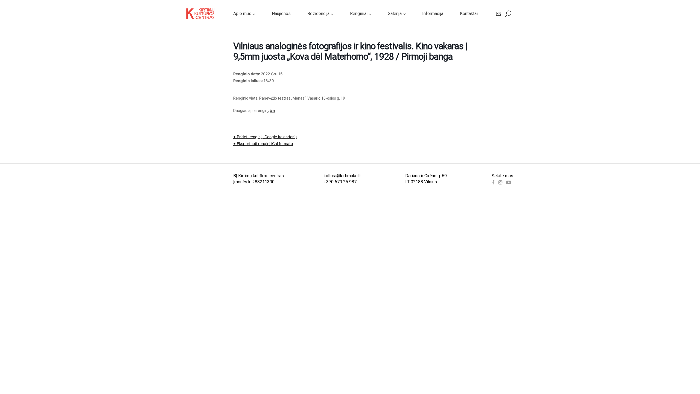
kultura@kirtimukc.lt (342, 175)
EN (498, 13)
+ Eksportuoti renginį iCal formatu (263, 143)
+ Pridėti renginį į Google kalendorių (265, 136)
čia (272, 110)
